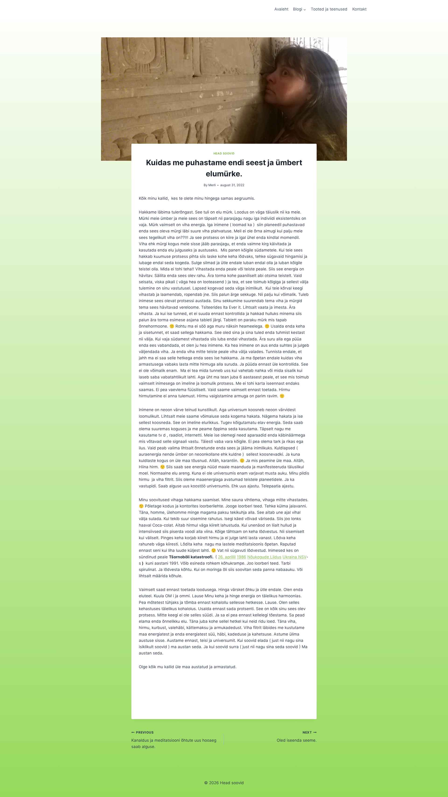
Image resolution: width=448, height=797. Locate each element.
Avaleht (281, 9)
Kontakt (359, 9)
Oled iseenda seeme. (297, 737)
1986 (241, 557)
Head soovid (224, 153)
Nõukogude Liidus (264, 557)
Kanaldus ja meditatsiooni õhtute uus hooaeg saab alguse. (173, 740)
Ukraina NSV (294, 557)
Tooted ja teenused (329, 9)
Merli (212, 185)
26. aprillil (227, 557)
